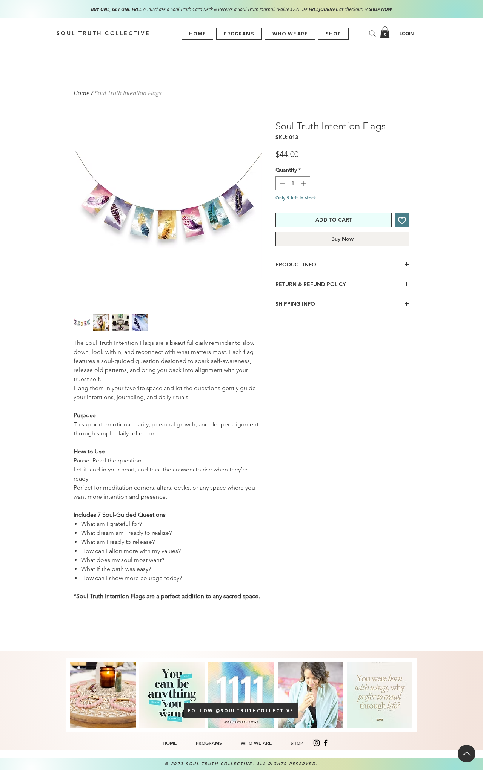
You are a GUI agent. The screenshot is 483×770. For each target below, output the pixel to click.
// (366, 9)
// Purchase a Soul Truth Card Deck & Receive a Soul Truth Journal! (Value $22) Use (200, 9)
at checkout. (352, 9)
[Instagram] (316, 743)
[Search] (372, 33)
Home (81, 93)
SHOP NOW (380, 9)
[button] (239, 34)
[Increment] (304, 183)
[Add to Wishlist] (402, 220)
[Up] (466, 753)
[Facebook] (325, 743)
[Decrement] (281, 183)
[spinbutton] (293, 183)
